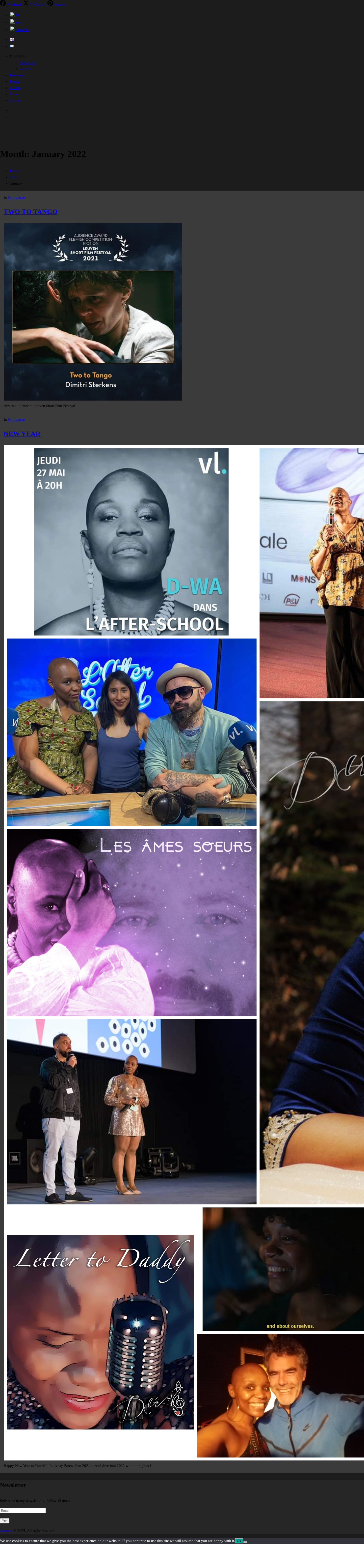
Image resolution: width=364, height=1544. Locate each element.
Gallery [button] (15, 88)
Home (14, 171)
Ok (239, 1541)
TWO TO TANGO (30, 211)
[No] (245, 1542)
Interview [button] (17, 75)
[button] (14, 16)
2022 (14, 177)
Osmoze (6, 1531)
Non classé (16, 197)
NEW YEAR (22, 433)
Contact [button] (16, 100)
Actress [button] (25, 69)
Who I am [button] (27, 62)
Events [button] (15, 81)
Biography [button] (18, 56)
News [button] (14, 94)
